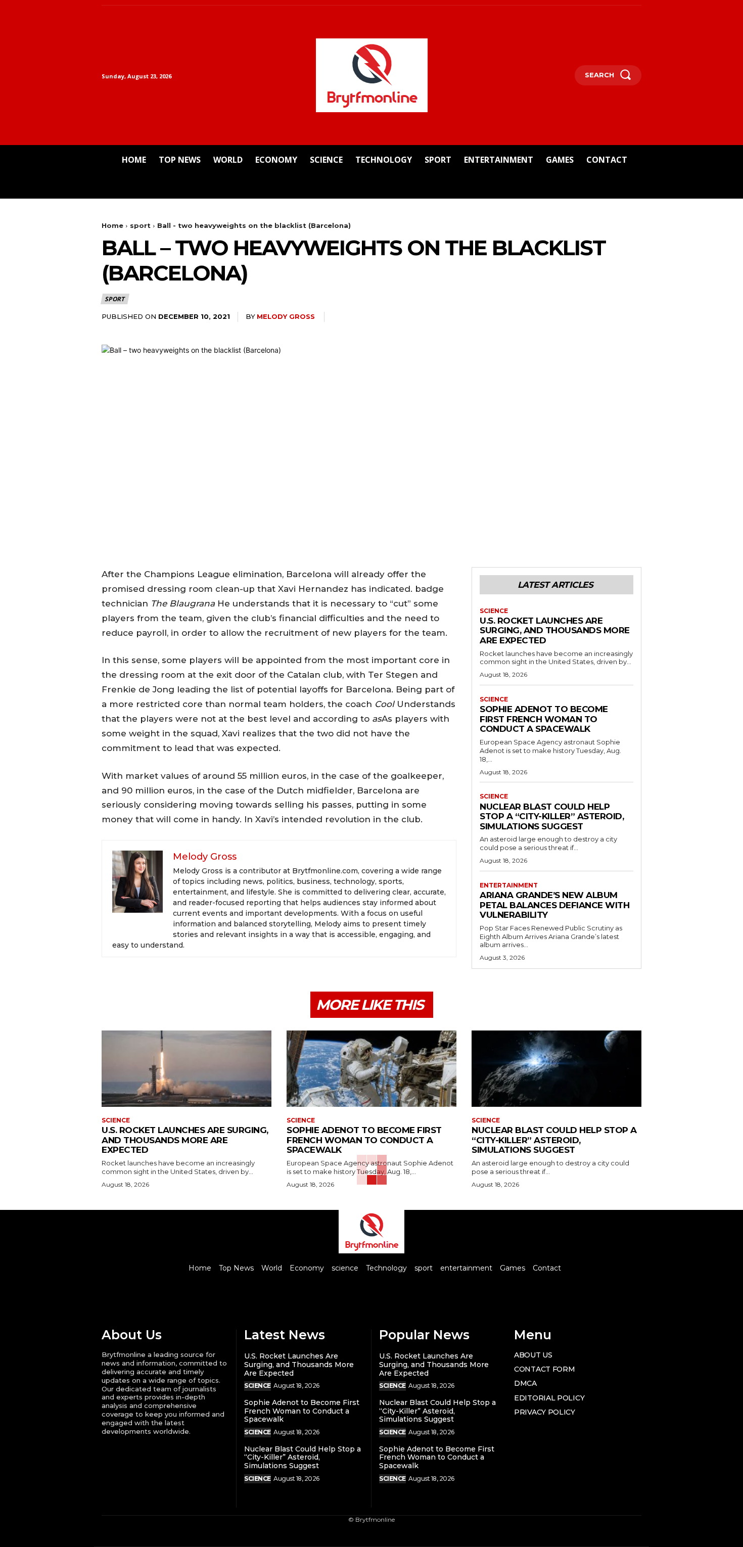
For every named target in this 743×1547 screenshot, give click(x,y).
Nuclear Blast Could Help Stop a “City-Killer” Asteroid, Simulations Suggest (552, 816)
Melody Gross (286, 316)
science (494, 611)
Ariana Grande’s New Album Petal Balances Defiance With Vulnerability (554, 905)
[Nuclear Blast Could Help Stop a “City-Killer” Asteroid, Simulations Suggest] (556, 1068)
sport (140, 225)
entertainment (509, 885)
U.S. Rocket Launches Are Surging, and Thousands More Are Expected (555, 630)
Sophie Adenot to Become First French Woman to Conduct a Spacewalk (544, 719)
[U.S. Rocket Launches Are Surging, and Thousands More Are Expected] (186, 1068)
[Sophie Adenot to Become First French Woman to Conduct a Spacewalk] (371, 1068)
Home (112, 225)
